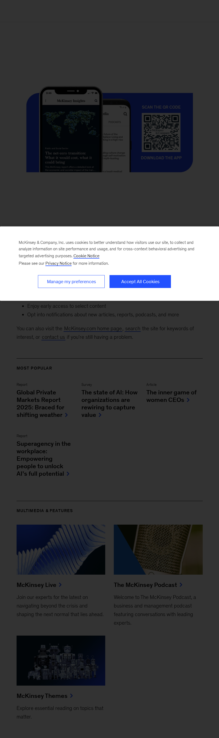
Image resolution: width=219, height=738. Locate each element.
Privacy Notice (58, 263)
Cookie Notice (86, 255)
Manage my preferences (71, 281)
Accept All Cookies (140, 281)
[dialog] (109, 263)
